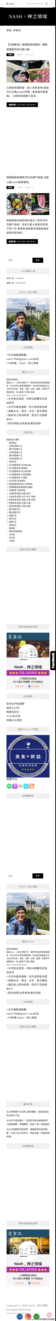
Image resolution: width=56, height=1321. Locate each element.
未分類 (12, 535)
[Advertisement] (28, 145)
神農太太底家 (14, 720)
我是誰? (12, 528)
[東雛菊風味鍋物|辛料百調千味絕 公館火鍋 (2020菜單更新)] (28, 204)
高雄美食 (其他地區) (17, 490)
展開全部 (10, 440)
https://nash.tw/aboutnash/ (16, 395)
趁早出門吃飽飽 (15, 704)
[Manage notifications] (49, 1314)
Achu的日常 (13, 716)
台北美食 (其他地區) (17, 481)
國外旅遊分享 (14, 509)
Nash (19, 54)
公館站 (10, 54)
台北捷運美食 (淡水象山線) (20, 465)
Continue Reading (26, 105)
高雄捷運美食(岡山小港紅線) (21, 484)
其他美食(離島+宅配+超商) (20, 506)
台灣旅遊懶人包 (15, 452)
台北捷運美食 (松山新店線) (20, 471)
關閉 (17, 440)
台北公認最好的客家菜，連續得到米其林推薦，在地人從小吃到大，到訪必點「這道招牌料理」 (28, 1133)
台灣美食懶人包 (15, 459)
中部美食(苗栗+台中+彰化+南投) (22, 497)
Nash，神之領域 (28, 16)
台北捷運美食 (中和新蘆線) (20, 474)
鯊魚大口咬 (12, 708)
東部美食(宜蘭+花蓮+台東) (20, 503)
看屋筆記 (13, 443)
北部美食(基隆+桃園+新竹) (20, 493)
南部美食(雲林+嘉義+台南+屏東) (22, 500)
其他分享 (13, 462)
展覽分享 (13, 522)
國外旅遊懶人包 (15, 455)
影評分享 (13, 519)
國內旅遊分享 (14, 512)
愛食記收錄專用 (15, 531)
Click (53, 660)
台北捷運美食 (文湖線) (18, 478)
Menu (12, 4)
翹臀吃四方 (12, 712)
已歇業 (12, 541)
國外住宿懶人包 (15, 449)
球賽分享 (13, 516)
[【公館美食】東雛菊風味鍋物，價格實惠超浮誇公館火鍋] (28, 71)
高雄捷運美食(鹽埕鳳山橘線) (21, 487)
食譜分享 (13, 525)
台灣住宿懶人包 (15, 446)
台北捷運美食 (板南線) (18, 468)
